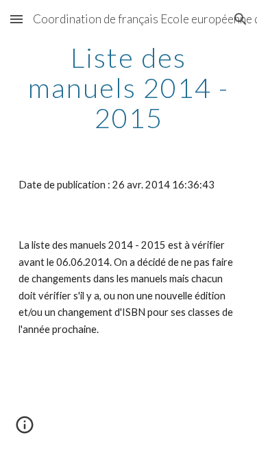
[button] (16, 19)
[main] (129, 87)
